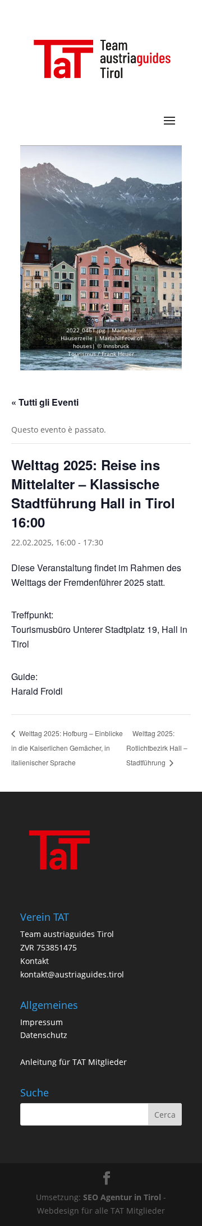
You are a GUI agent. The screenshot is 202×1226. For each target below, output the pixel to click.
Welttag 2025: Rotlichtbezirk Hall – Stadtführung (156, 747)
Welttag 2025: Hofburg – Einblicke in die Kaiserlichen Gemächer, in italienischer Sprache (67, 747)
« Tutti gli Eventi (45, 402)
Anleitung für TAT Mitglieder (73, 1062)
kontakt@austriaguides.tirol (72, 974)
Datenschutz (43, 1035)
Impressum (41, 1022)
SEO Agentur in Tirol (122, 1197)
